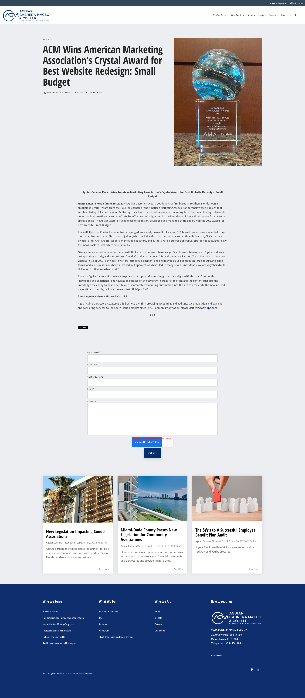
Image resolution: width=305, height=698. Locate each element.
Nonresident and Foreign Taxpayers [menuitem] (58, 624)
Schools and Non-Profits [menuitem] (54, 637)
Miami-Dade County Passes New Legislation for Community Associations (149, 535)
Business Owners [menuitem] (50, 611)
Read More (104, 569)
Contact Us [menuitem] (160, 630)
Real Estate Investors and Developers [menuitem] (59, 643)
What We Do (236, 15)
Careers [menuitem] (158, 624)
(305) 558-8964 (233, 643)
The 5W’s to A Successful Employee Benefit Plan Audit (225, 532)
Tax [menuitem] (100, 618)
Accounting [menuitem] (104, 630)
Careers (272, 15)
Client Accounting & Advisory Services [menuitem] (116, 637)
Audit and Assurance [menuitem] (108, 611)
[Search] (295, 15)
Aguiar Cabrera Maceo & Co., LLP (60, 92)
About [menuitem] (157, 611)
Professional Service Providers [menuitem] (57, 630)
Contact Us (286, 15)
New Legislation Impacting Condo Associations (75, 533)
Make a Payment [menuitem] (278, 3)
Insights (262, 15)
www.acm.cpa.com (206, 308)
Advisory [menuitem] (103, 624)
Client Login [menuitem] (296, 3)
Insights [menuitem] (158, 618)
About (250, 15)
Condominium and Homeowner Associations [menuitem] (63, 618)
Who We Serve (219, 15)
